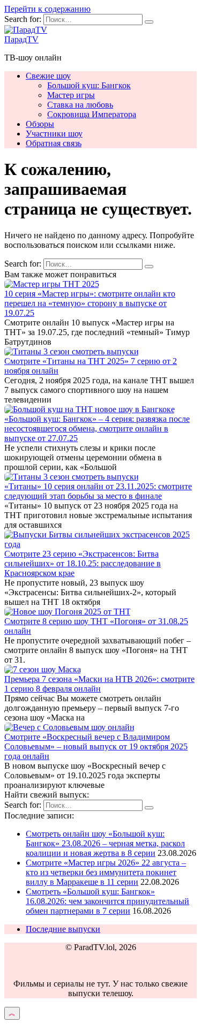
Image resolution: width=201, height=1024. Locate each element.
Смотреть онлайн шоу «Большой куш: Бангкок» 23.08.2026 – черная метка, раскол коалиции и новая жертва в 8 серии (105, 843)
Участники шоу (54, 133)
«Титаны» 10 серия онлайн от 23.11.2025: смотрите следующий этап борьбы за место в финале (98, 491)
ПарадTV (21, 39)
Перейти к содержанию (47, 8)
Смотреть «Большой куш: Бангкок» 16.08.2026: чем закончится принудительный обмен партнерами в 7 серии (107, 901)
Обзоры (40, 123)
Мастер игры (71, 95)
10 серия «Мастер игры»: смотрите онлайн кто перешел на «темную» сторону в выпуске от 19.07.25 (89, 303)
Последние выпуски (63, 929)
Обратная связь (53, 143)
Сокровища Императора (91, 114)
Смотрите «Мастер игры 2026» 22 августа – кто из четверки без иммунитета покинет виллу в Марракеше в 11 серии (106, 872)
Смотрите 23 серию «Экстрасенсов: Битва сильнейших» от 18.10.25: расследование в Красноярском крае (82, 563)
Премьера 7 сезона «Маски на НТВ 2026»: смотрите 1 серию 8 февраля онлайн (99, 683)
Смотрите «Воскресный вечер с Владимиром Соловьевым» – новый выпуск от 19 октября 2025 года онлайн (96, 746)
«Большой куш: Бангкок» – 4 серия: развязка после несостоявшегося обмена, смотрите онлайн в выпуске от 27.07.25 (97, 428)
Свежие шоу (48, 75)
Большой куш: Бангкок (89, 85)
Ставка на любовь (80, 104)
